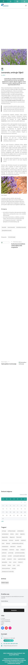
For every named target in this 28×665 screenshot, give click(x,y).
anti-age (4, 531)
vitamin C (20, 562)
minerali (19, 546)
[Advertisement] (14, 32)
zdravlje (14, 568)
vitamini (4, 565)
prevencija (10, 552)
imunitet (17, 540)
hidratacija (4, 540)
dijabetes (22, 534)
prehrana (4, 552)
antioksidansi (5, 534)
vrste (18, 565)
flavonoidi (18, 537)
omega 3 (23, 549)
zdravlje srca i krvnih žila (8, 571)
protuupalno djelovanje (19, 556)
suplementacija (21, 559)
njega (17, 549)
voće (14, 565)
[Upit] (17, 1)
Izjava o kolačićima (5, 621)
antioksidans (20, 531)
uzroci (14, 562)
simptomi (9, 559)
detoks (12, 534)
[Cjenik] (24, 1)
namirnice (11, 549)
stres (15, 559)
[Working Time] (10, 1)
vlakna (9, 565)
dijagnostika (5, 537)
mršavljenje (4, 549)
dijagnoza (12, 537)
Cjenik (2, 623)
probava (4, 556)
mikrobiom (12, 546)
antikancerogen (11, 531)
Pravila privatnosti (5, 620)
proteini (10, 556)
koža (3, 543)
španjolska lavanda (6, 230)
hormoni (11, 540)
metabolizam (5, 546)
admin (3, 75)
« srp (2, 521)
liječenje (8, 543)
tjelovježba (4, 562)
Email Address (4, 601)
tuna (10, 562)
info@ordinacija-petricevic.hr (10, 645)
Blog (2, 624)
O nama (3, 618)
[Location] (3, 1)
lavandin (4, 227)
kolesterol (23, 540)
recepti (3, 559)
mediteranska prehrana (17, 543)
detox (17, 534)
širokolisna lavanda (21, 227)
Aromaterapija (11, 237)
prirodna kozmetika (19, 552)
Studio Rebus (15, 654)
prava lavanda (11, 227)
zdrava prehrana (6, 568)
